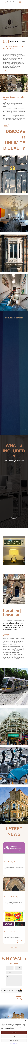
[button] (26, 1020)
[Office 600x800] (14, 232)
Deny (14, 1036)
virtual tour (6, 634)
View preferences (14, 1040)
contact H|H (6, 125)
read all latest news (14, 947)
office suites (6, 70)
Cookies (10, 1043)
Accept (14, 1032)
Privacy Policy (15, 1043)
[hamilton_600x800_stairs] (14, 311)
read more (19, 873)
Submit (19, 998)
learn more (14, 518)
